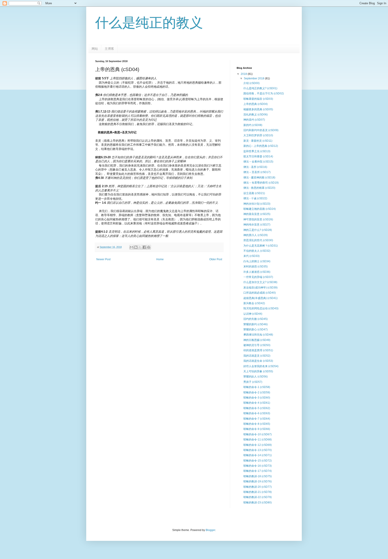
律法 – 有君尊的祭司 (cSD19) (261, 182)
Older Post (215, 259)
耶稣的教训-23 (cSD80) (257, 502)
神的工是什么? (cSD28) (257, 230)
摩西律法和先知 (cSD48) (258, 334)
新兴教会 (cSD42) (254, 303)
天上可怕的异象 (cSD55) (258, 371)
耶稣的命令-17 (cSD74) (257, 470)
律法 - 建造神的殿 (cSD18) (259, 177)
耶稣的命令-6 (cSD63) (256, 413)
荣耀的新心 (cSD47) (255, 329)
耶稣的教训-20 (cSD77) (257, 486)
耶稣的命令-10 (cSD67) (257, 434)
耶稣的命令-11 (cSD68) (257, 439)
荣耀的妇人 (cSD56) (255, 376)
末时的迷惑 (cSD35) (255, 266)
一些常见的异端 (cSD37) (258, 277)
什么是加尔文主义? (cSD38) (260, 282)
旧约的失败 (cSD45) (255, 319)
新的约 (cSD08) (252, 125)
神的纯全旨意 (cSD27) (256, 224)
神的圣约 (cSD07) (254, 119)
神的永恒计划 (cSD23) (256, 203)
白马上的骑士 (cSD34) (256, 261)
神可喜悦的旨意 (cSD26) (258, 219)
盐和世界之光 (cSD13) (256, 151)
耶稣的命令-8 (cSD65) (256, 423)
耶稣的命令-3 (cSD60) (256, 397)
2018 (244, 74)
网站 (95, 48)
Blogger (210, 530)
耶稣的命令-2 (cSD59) (256, 392)
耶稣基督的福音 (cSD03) (258, 98)
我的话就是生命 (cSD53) (258, 360)
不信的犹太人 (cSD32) (256, 250)
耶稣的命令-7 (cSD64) (256, 418)
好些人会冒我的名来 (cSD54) (260, 366)
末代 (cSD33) (251, 256)
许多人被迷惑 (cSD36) (256, 271)
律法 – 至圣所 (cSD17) (257, 172)
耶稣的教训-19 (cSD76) (257, 481)
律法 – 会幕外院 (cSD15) (258, 161)
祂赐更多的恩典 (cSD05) (258, 109)
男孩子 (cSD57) (252, 382)
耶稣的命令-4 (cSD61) (256, 402)
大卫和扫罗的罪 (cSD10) (258, 135)
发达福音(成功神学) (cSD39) (260, 287)
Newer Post (103, 259)
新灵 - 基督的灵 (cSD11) (257, 140)
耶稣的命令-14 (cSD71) (257, 455)
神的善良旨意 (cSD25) (256, 214)
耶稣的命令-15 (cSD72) (257, 460)
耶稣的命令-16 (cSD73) (257, 465)
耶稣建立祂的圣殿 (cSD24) (259, 208)
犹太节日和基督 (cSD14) (258, 156)
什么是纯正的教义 (149, 22)
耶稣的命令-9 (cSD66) (256, 429)
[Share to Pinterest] (148, 247)
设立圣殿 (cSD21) (254, 193)
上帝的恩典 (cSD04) (255, 104)
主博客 (109, 48)
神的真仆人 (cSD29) (255, 235)
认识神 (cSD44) (252, 313)
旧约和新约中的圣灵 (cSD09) (260, 130)
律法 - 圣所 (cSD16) (255, 167)
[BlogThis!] (136, 247)
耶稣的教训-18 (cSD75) (257, 476)
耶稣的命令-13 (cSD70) (257, 450)
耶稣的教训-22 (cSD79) (257, 497)
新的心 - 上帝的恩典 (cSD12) (260, 145)
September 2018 (254, 78)
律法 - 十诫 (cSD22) (255, 198)
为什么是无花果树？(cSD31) (260, 245)
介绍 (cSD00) (251, 83)
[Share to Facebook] (144, 247)
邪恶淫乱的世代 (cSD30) (258, 240)
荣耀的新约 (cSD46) (255, 324)
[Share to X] (140, 247)
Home (160, 259)
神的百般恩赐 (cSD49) (256, 340)
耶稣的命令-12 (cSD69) (257, 444)
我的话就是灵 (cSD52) (256, 355)
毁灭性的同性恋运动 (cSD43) (260, 308)
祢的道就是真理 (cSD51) (258, 350)
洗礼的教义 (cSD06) (255, 114)
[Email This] (131, 247)
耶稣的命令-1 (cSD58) (256, 387)
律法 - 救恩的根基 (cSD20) (259, 187)
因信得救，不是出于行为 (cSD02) (263, 93)
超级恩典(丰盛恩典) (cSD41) (260, 298)
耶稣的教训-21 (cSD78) (257, 492)
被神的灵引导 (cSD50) (256, 345)
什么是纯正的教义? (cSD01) (260, 88)
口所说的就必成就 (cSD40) (259, 292)
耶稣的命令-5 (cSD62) (256, 408)
